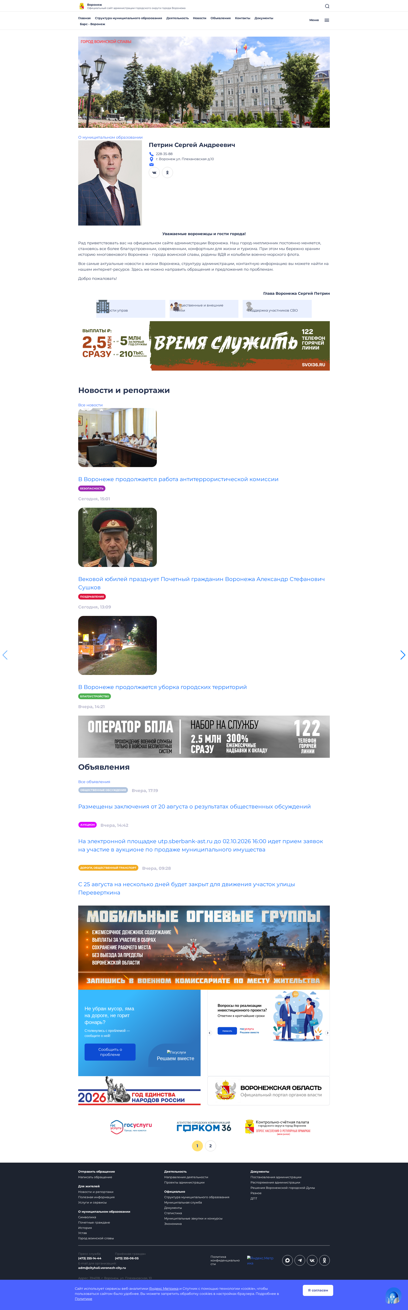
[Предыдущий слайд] (209, 1032)
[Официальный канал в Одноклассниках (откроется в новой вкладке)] (324, 1260)
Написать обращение (95, 1177)
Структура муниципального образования (128, 18)
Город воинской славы (96, 1238)
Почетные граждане (94, 1222)
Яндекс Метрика (163, 1289)
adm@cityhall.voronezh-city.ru (102, 1268)
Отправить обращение (96, 1171)
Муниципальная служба (183, 1202)
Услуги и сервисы (92, 1202)
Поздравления (92, 596)
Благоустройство (94, 696)
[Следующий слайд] (327, 1032)
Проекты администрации (184, 1182)
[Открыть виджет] (393, 1295)
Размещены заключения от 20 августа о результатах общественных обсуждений (194, 806)
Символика (87, 1217)
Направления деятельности (186, 1177)
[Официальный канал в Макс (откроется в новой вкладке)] (287, 1260)
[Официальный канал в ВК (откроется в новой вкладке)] (312, 1260)
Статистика (173, 1213)
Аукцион (87, 824)
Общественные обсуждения (103, 790)
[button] (403, 655)
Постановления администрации (276, 1177)
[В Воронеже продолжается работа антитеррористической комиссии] (117, 437)
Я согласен (318, 1290)
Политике (83, 1299)
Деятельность (177, 18)
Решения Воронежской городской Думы (283, 1188)
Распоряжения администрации (275, 1182)
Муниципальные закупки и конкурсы (193, 1218)
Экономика (173, 1224)
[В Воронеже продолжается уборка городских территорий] (117, 645)
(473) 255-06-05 (127, 1258)
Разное (256, 1193)
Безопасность (91, 488)
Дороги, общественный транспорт (108, 867)
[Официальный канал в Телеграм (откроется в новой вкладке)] (300, 1260)
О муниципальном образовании (110, 137)
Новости (199, 18)
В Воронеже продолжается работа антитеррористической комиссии (178, 479)
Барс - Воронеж (92, 24)
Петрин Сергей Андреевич (192, 144)
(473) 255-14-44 (89, 1258)
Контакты (242, 18)
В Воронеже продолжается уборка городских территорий (162, 687)
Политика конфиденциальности (225, 1260)
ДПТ (254, 1198)
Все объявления (94, 781)
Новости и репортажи (95, 1192)
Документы (264, 18)
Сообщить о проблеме (110, 1052)
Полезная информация (96, 1197)
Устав (82, 1233)
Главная (84, 18)
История (85, 1228)
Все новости (90, 405)
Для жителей (89, 1186)
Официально (174, 1192)
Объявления (221, 18)
